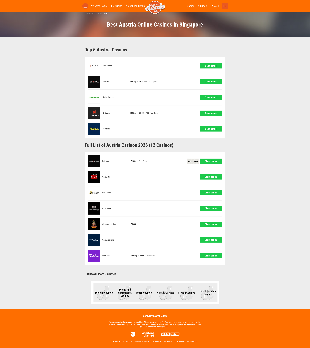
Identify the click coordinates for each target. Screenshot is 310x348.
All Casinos (148, 341)
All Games (168, 341)
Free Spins (116, 6)
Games (190, 6)
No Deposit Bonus (135, 6)
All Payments (179, 341)
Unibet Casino (108, 97)
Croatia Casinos (186, 292)
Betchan (105, 161)
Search (215, 6)
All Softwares (192, 341)
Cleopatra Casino (109, 224)
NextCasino (106, 208)
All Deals (202, 6)
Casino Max (106, 177)
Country (99, 14)
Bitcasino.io (107, 66)
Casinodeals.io (90, 14)
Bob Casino (106, 193)
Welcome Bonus (99, 6)
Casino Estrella (108, 240)
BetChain (106, 129)
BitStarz (106, 81)
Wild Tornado (107, 256)
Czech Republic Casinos (208, 293)
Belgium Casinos (104, 292)
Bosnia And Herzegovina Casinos (125, 292)
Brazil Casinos (144, 292)
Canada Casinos (165, 292)
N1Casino (106, 113)
